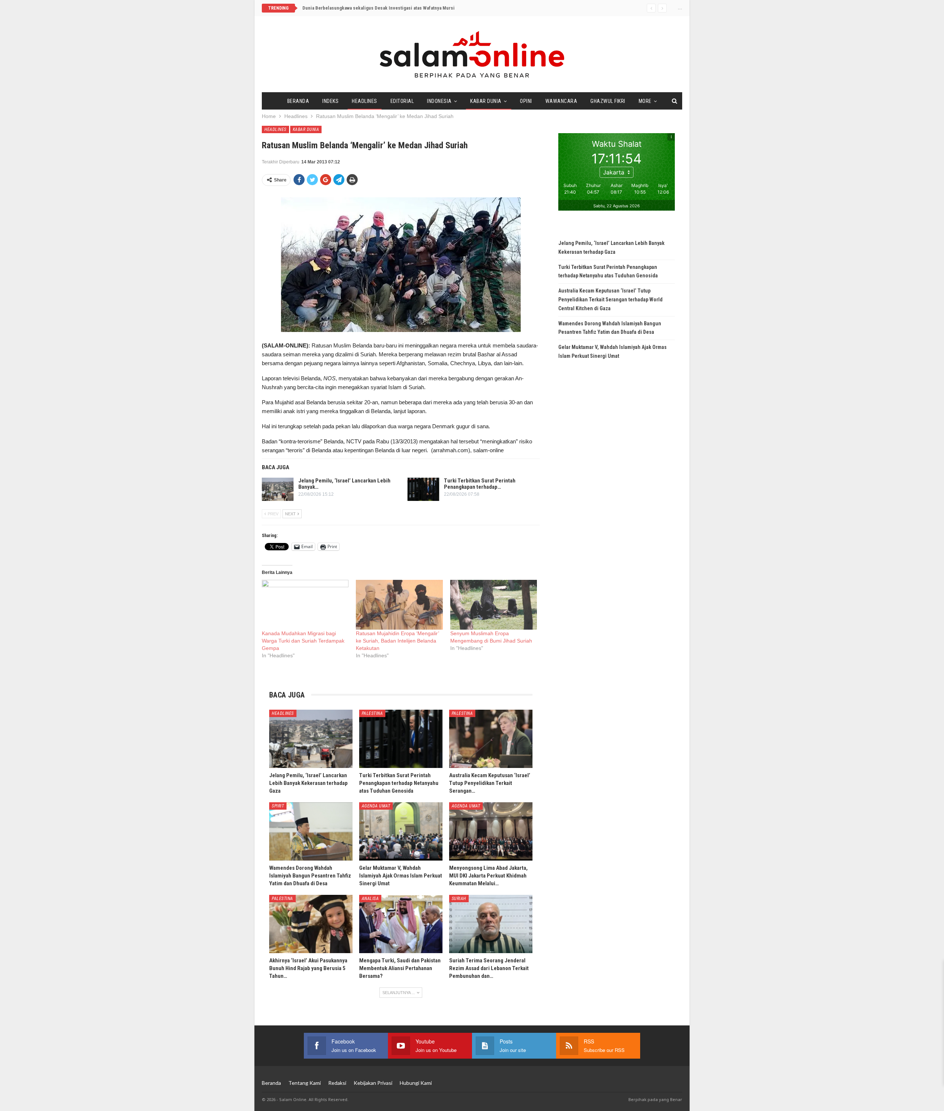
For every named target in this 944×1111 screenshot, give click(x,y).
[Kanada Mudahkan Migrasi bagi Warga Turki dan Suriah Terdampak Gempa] (305, 605)
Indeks (330, 101)
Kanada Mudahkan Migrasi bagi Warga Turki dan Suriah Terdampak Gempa (303, 640)
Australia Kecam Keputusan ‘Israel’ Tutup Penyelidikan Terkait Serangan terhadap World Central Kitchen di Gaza (610, 299)
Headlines (364, 101)
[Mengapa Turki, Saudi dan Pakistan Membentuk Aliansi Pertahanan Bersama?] (400, 924)
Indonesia (439, 101)
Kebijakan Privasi (373, 1083)
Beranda (298, 101)
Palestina (372, 713)
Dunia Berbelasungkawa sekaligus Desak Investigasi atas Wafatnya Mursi (378, 8)
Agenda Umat (376, 806)
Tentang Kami (304, 1083)
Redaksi (337, 1083)
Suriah (459, 898)
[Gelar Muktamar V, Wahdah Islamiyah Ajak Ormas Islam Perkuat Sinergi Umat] (400, 831)
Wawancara (561, 101)
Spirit (278, 806)
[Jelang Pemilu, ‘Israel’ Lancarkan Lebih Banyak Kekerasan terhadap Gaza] (278, 489)
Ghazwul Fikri (607, 101)
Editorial (402, 101)
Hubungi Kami (416, 1083)
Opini (526, 101)
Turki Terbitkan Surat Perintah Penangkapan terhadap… (480, 483)
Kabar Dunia (486, 101)
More (645, 101)
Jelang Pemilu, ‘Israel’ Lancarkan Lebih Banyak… (344, 483)
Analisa (370, 898)
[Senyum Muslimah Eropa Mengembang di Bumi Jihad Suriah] (493, 605)
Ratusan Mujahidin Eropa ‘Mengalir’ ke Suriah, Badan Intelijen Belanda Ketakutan (397, 640)
